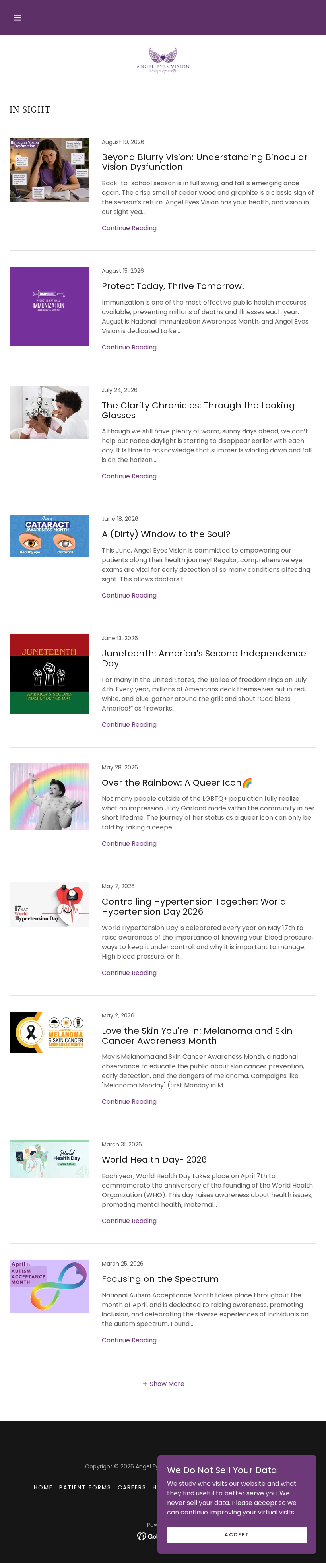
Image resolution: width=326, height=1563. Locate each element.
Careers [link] (132, 1487)
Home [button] (43, 1487)
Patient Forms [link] (85, 1487)
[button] (17, 17)
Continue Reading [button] (129, 228)
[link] (163, 60)
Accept (237, 1534)
